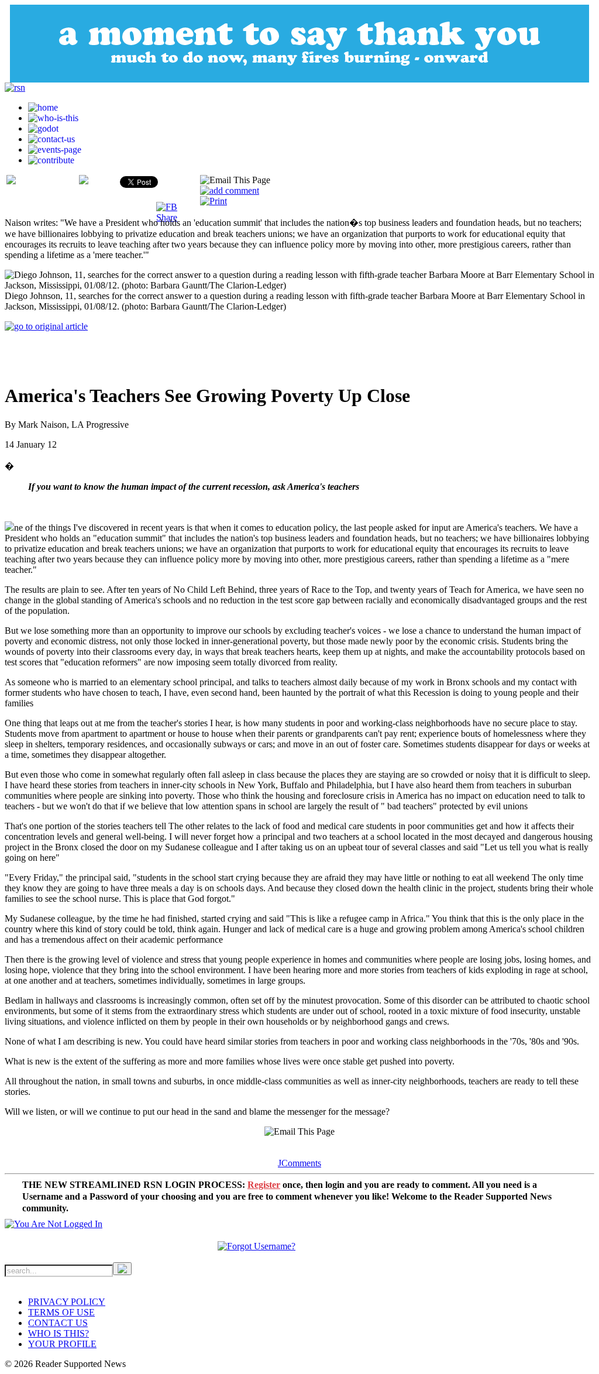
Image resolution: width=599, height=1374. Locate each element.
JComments (299, 1163)
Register (263, 1185)
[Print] (213, 201)
